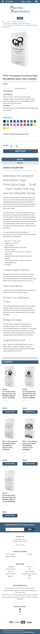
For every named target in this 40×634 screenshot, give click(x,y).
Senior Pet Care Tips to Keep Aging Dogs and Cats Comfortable (20, 595)
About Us (10, 576)
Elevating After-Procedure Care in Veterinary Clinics (20, 588)
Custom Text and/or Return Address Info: (16, 134)
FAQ (29, 578)
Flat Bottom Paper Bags (18, 21)
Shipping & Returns (10, 556)
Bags (8, 21)
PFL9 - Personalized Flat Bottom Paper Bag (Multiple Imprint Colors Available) (9, 445)
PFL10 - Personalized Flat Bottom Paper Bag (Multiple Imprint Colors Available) (9, 497)
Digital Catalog (29, 571)
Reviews (20, 163)
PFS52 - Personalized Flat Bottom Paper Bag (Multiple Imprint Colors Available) (29, 394)
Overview (20, 159)
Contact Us (29, 566)
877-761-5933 (9, 1)
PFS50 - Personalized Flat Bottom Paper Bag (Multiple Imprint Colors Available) (9, 394)
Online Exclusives (10, 569)
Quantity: (6, 145)
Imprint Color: (8, 118)
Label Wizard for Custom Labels (30, 574)
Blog (29, 569)
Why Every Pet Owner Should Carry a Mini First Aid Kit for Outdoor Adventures (20, 598)
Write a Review (8, 91)
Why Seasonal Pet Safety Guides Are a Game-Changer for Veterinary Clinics (20, 591)
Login (22, 1)
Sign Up (29, 1)
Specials (10, 571)
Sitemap (29, 554)
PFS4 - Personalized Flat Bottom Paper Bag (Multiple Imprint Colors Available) (30, 445)
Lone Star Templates (28, 632)
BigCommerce (13, 632)
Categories (10, 566)
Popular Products (10, 574)
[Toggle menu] (3, 3)
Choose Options (9, 411)
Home (3, 21)
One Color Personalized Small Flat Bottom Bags (17, 23)
